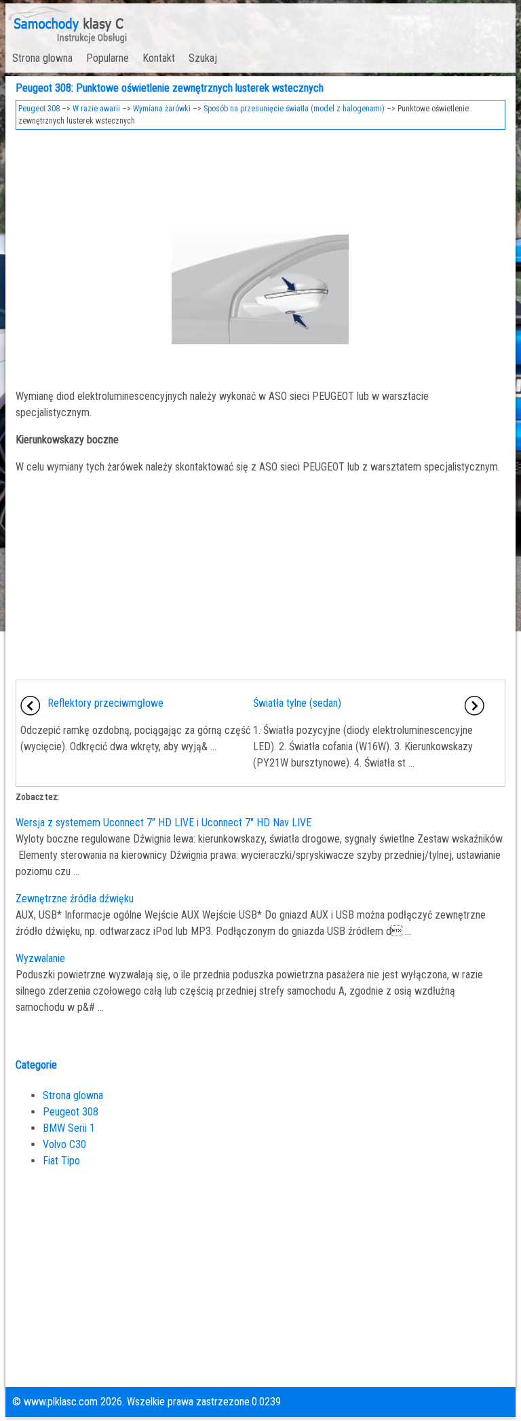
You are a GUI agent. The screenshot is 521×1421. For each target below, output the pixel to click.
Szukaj (203, 58)
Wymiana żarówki (162, 108)
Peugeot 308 (39, 108)
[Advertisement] (261, 174)
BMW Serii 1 (69, 1128)
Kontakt (158, 58)
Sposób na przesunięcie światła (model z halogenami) (294, 108)
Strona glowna (42, 58)
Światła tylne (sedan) (297, 703)
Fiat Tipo (61, 1160)
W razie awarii (96, 108)
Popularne (107, 58)
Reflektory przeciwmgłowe (105, 703)
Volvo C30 (64, 1144)
